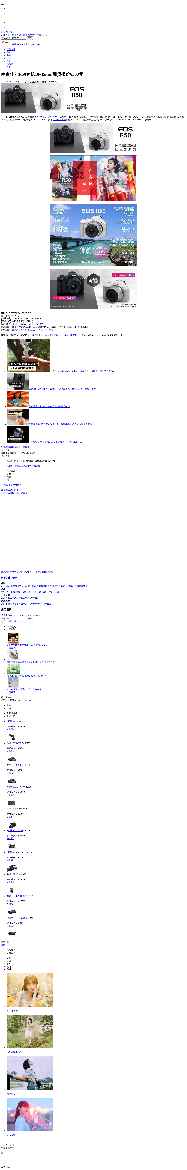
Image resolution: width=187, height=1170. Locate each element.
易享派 (84, 586)
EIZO (3, 586)
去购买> (10, 729)
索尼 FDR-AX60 (15, 765)
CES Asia (37, 615)
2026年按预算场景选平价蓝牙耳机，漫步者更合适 (31, 662)
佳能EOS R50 (59, 119)
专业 (47, 603)
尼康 (13, 586)
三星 (21, 586)
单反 (21, 603)
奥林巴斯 (36, 586)
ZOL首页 (5, 35)
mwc (30, 615)
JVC (26, 586)
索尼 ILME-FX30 (16, 787)
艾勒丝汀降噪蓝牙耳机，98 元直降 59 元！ (27, 645)
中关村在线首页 (8, 492)
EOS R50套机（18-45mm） (47, 117)
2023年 (4, 598)
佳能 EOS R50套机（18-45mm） (27, 44)
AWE (14, 615)
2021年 (17, 598)
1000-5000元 (17, 592)
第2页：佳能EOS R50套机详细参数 (23, 466)
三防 (51, 603)
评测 (9, 67)
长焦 (38, 603)
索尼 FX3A (13, 874)
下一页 (6, 450)
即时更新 (17, 484)
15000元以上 (55, 592)
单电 (34, 603)
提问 (3, 945)
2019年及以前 (34, 598)
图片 (9, 52)
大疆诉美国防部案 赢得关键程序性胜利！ (27, 676)
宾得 (52, 586)
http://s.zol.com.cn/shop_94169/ (27, 324)
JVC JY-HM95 (14, 809)
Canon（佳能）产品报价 (42, 330)
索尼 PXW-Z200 (15, 830)
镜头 (10, 621)
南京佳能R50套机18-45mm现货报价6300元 (65, 335)
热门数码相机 (25, 572)
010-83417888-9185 (24, 700)
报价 (9, 58)
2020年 (24, 598)
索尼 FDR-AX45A (16, 743)
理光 (47, 586)
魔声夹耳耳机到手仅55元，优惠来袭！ (25, 689)
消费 (29, 603)
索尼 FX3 (12, 721)
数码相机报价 (9, 577)
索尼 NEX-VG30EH (17, 852)
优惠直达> (12, 648)
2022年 (11, 598)
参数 (9, 55)
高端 (12, 603)
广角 (43, 603)
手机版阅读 (6, 484)
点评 (9, 61)
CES (43, 615)
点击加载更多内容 (10, 490)
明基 (43, 586)
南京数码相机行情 (32, 35)
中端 (7, 603)
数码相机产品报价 (21, 330)
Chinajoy (21, 615)
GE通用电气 (71, 586)
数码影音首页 (23, 492)
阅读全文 (34, 453)
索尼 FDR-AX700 (17, 918)
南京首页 (16, 35)
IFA (26, 615)
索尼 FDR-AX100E (17, 896)
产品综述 (11, 49)
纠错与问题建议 (8, 447)
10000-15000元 (42, 592)
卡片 (25, 603)
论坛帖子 (11, 64)
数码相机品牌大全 (10, 572)
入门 (3, 603)
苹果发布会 (6, 615)
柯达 (56, 586)
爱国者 (61, 586)
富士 (30, 586)
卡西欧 (15, 621)
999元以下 (6, 592)
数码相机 (27, 447)
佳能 (8, 586)
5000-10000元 (29, 592)
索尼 (17, 586)
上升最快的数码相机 (43, 572)
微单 (16, 603)
